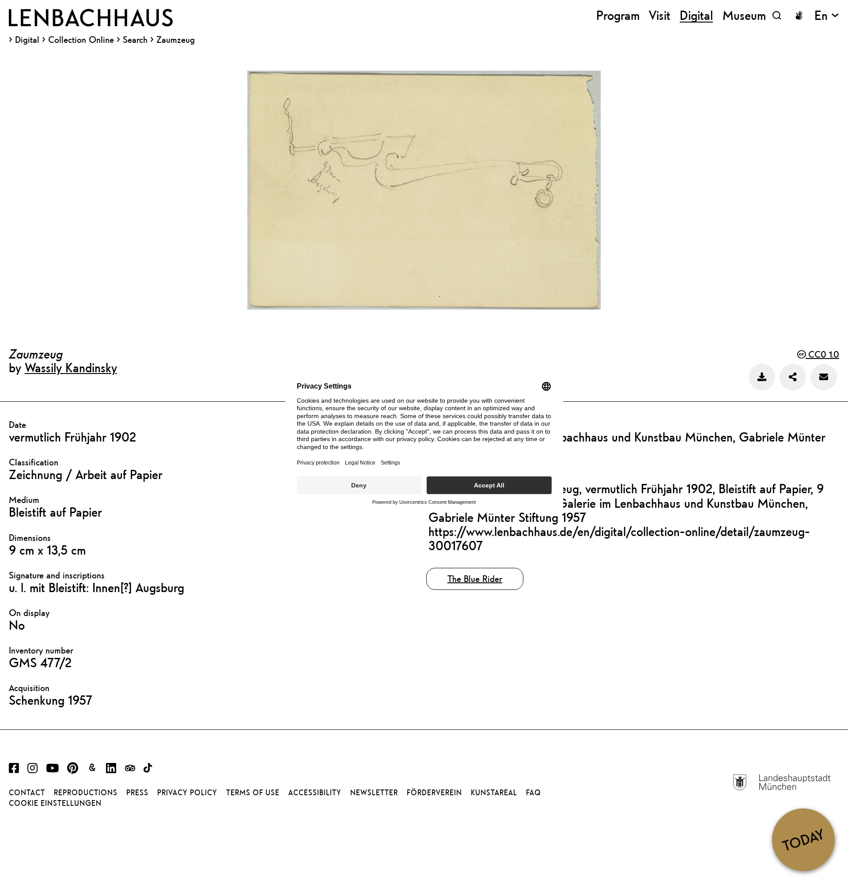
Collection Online (81, 39)
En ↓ (826, 15)
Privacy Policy (187, 793)
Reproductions (85, 793)
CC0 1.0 (822, 354)
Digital (27, 39)
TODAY (803, 839)
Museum (744, 15)
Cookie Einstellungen (55, 803)
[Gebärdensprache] (799, 15)
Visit (659, 15)
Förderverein (434, 793)
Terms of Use (253, 793)
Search (135, 39)
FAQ (533, 793)
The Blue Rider (474, 578)
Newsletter (374, 793)
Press (137, 793)
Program (618, 15)
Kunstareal (494, 793)
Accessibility (314, 793)
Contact (27, 793)
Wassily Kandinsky (71, 367)
